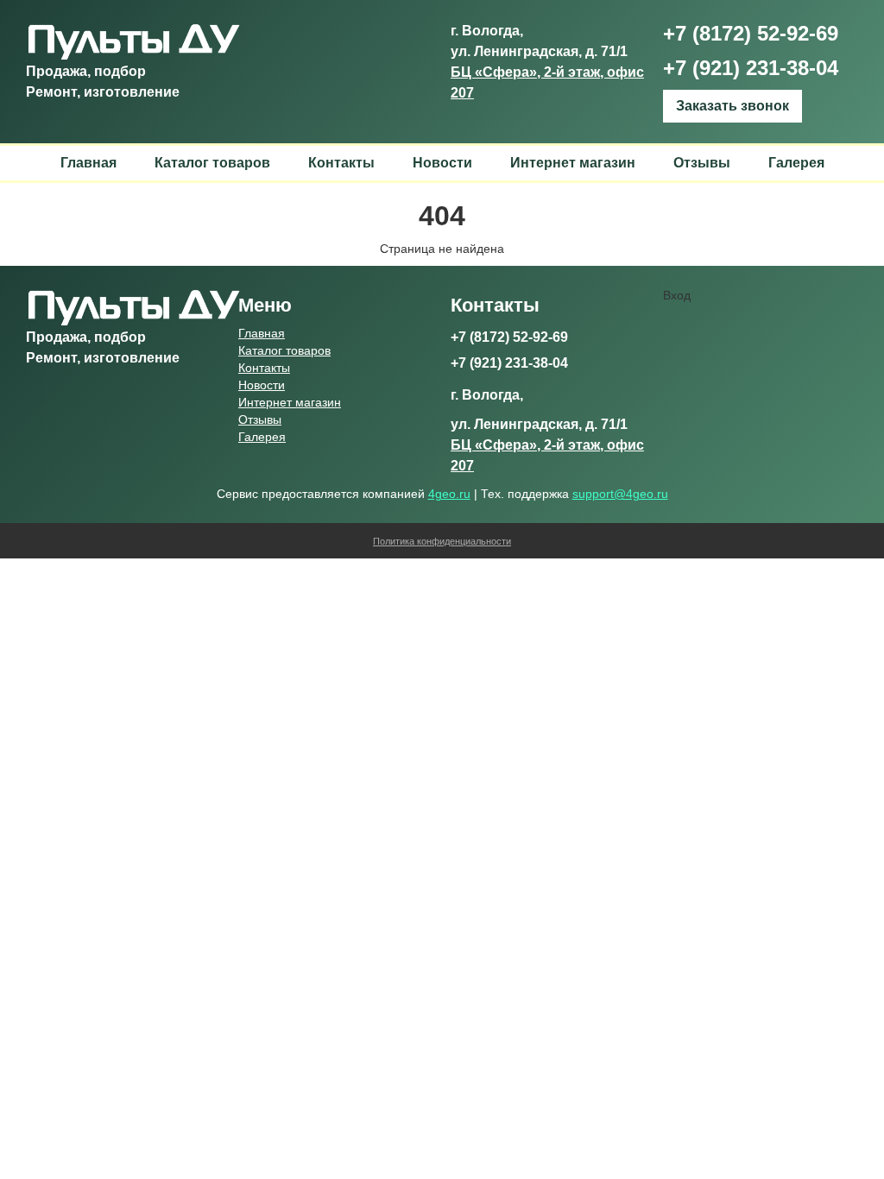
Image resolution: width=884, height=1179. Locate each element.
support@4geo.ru (620, 494)
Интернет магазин (572, 162)
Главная (88, 162)
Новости (442, 162)
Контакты (341, 162)
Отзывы (701, 162)
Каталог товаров (212, 162)
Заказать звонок (732, 105)
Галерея (796, 162)
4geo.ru (449, 494)
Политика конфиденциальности (442, 541)
